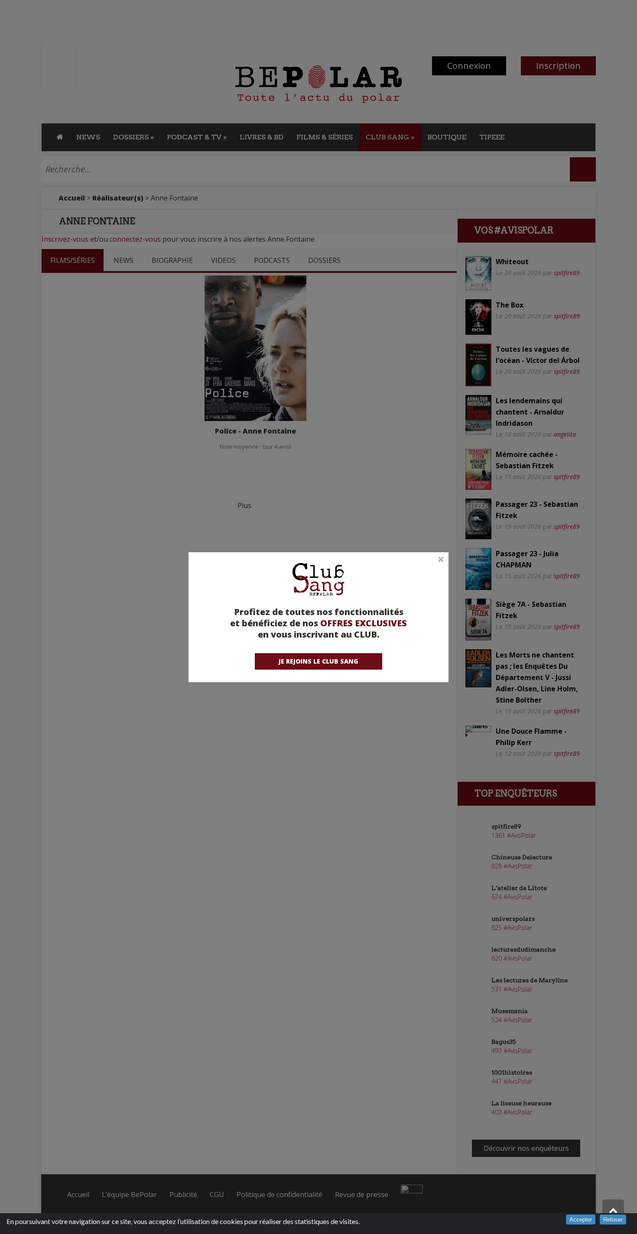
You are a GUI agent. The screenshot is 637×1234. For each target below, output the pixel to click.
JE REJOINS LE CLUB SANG (318, 661)
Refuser (613, 1219)
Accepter (580, 1219)
